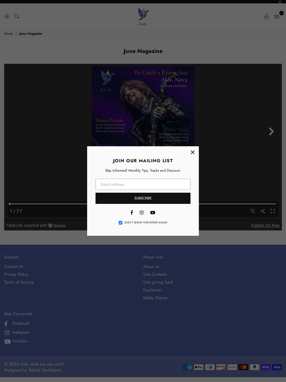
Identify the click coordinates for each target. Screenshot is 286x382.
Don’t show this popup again (146, 223)
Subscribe (143, 198)
